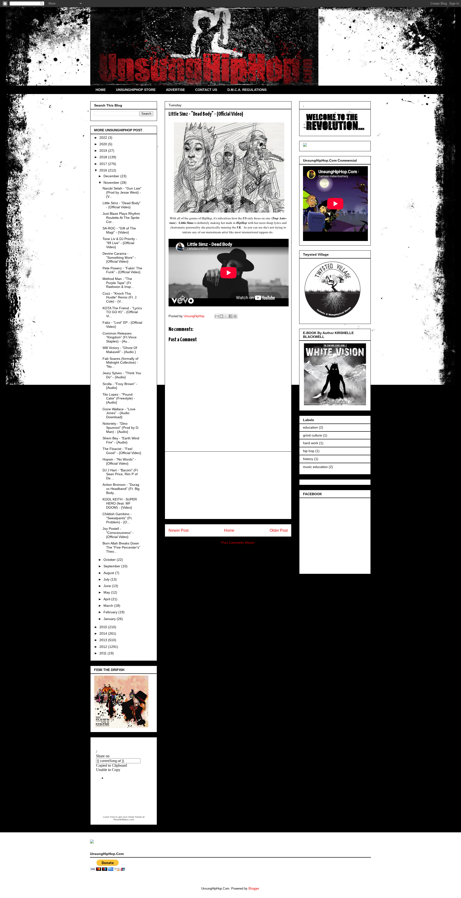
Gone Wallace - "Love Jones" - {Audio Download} (119, 413)
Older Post (279, 530)
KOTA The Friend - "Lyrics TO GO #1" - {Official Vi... (122, 312)
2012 (103, 647)
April (107, 599)
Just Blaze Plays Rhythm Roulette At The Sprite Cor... (121, 218)
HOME (101, 90)
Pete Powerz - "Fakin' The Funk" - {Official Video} (122, 270)
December (111, 176)
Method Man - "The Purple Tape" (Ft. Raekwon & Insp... (118, 283)
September (112, 566)
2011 (103, 653)
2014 (103, 633)
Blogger (254, 888)
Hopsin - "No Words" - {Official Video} (119, 461)
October (110, 560)
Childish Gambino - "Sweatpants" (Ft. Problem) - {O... (118, 518)
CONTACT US (206, 90)
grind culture (312, 435)
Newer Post (178, 530)
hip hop (308, 451)
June (107, 586)
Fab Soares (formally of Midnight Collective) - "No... (120, 363)
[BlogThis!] (221, 316)
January (110, 619)
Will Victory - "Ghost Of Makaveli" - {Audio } (120, 350)
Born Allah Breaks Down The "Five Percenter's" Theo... (121, 547)
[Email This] (216, 316)
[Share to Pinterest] (235, 316)
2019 (103, 150)
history (308, 459)
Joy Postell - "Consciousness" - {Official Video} (118, 533)
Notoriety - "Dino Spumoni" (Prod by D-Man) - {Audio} (121, 428)
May (107, 592)
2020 (103, 144)
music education (315, 467)
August (109, 573)
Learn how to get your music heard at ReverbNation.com (124, 818)
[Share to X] (226, 316)
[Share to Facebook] (230, 316)
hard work (310, 443)
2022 (103, 137)
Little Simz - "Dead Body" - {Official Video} (121, 205)
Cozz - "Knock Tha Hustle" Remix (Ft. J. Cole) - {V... (120, 297)
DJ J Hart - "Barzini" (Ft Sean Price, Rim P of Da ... (120, 474)
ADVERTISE (175, 90)
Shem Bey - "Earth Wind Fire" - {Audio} (121, 440)
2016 (103, 170)
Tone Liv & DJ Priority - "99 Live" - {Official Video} (120, 243)
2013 (103, 640)
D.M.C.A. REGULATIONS (247, 90)
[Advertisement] (228, 485)
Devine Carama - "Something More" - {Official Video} (119, 258)
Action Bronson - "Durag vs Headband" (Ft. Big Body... (121, 489)
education (310, 427)
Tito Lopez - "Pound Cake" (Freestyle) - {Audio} (119, 398)
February (110, 612)
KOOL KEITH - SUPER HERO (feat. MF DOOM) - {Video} (120, 503)
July (106, 579)
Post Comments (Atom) (237, 542)
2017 (103, 164)
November (111, 182)
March (108, 605)
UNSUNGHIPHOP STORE (136, 90)
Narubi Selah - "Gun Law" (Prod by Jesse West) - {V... (122, 192)
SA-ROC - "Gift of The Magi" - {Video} (119, 230)
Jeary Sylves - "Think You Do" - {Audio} (122, 375)
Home (229, 530)
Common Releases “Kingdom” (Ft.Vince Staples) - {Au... (120, 337)
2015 (103, 627)
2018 (103, 157)
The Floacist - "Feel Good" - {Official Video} (122, 451)
